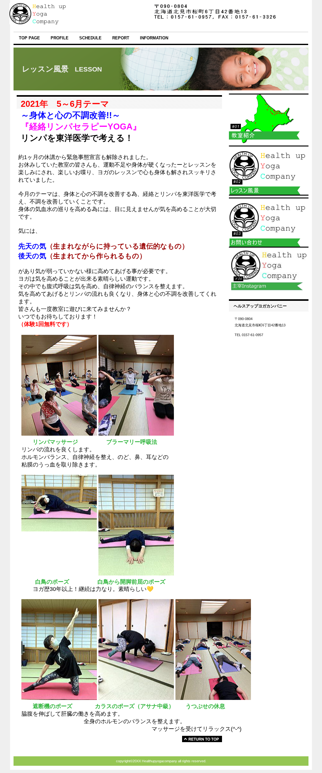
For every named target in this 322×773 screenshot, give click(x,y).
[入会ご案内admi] (268, 223)
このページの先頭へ (202, 739)
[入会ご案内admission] (268, 171)
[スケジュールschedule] (268, 119)
